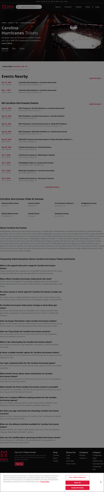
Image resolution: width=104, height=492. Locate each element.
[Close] (101, 482)
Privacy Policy (44, 482)
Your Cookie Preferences (77, 477)
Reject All (77, 483)
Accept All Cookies (77, 488)
